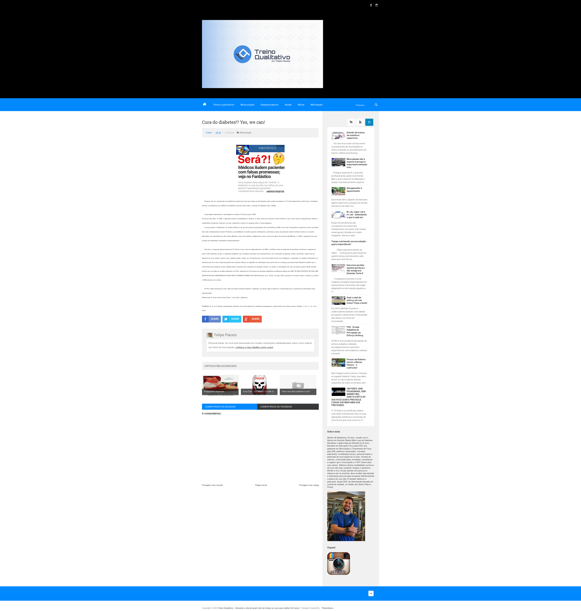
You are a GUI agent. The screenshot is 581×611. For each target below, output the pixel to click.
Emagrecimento (270, 104)
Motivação (317, 104)
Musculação (247, 104)
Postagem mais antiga (309, 485)
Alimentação (245, 132)
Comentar (229, 132)
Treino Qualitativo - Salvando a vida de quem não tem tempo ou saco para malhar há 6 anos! (259, 608)
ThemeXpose (327, 608)
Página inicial (261, 485)
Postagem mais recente (212, 485)
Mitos (301, 104)
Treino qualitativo (223, 104)
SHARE (215, 319)
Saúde (288, 104)
